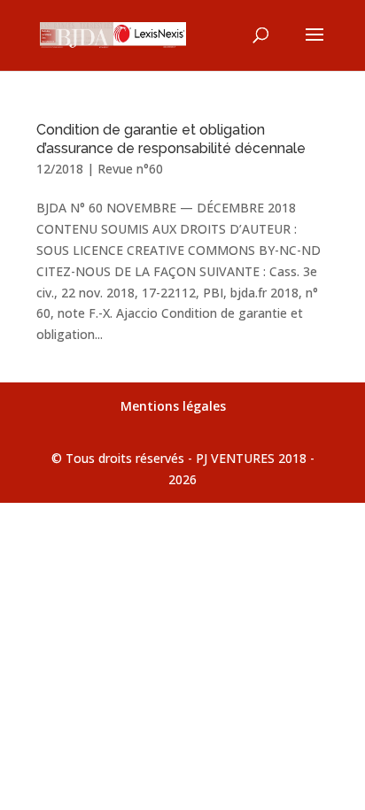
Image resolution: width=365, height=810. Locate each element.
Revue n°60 (130, 168)
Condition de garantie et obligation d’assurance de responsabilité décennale (171, 139)
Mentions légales (173, 405)
